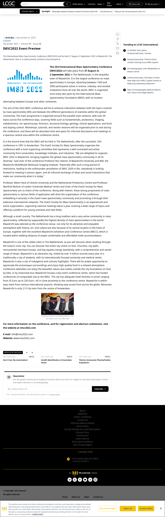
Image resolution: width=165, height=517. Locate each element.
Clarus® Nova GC (106, 11)
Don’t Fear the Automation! (15, 360)
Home (65, 497)
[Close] (161, 508)
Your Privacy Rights (82, 444)
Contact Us (82, 420)
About (82, 410)
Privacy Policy (82, 432)
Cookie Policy (37, 514)
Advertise (82, 413)
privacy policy (55, 394)
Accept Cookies (146, 508)
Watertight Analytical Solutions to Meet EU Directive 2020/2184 (75, 11)
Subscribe (98, 389)
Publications (78, 4)
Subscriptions (82, 438)
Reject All (128, 508)
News (99, 4)
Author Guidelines (82, 416)
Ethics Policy (83, 426)
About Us (76, 497)
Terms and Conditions (82, 441)
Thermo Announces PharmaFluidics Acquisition (95, 361)
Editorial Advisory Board (82, 423)
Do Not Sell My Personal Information (82, 429)
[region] (82, 508)
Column (7, 40)
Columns (91, 4)
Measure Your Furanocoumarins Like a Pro (130, 11)
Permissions (83, 435)
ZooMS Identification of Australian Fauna (56, 361)
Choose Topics (28, 11)
